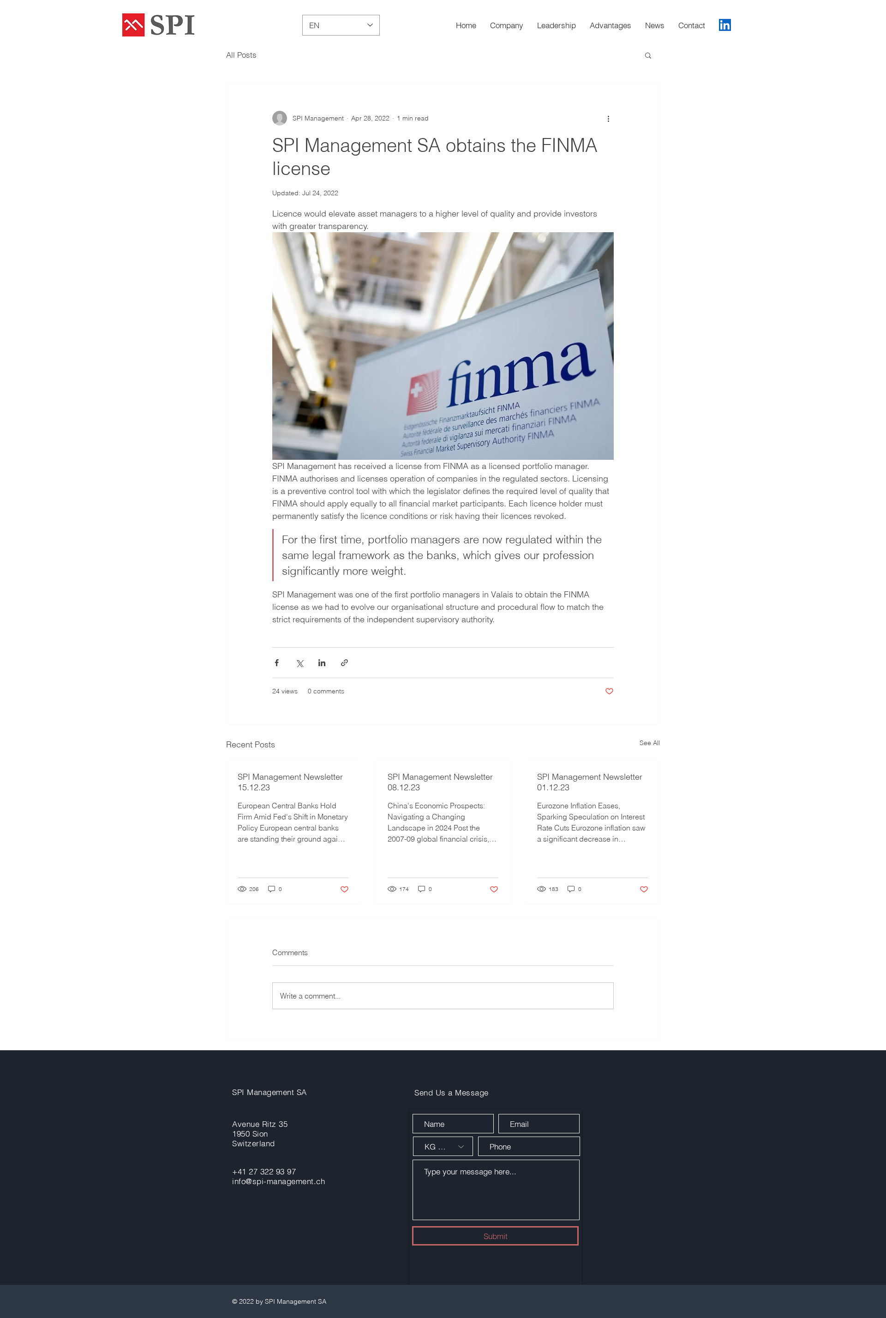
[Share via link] (344, 662)
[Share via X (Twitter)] (299, 662)
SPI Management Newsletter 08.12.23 (440, 782)
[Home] (725, 25)
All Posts (241, 55)
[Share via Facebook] (276, 662)
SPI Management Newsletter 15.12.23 (290, 782)
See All (650, 743)
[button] (648, 55)
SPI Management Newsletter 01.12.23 (589, 782)
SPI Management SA (269, 1092)
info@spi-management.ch (278, 1181)
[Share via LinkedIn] (321, 662)
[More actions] (608, 118)
